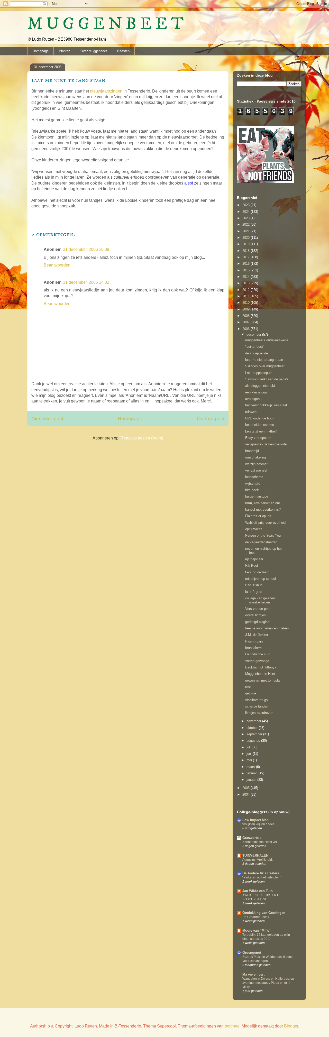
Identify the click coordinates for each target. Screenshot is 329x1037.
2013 (246, 283)
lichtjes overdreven (259, 713)
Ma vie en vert (253, 974)
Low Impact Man (255, 820)
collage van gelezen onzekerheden (260, 600)
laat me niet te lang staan (264, 360)
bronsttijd (252, 451)
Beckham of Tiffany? (260, 667)
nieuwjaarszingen (106, 91)
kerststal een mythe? (261, 431)
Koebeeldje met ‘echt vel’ (260, 842)
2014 (246, 277)
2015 (246, 270)
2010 (246, 303)
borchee (232, 1026)
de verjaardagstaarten (261, 542)
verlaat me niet (256, 470)
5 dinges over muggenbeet (265, 366)
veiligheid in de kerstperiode (266, 444)
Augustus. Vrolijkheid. (257, 859)
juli (249, 747)
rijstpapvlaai (254, 559)
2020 (246, 238)
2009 (246, 309)
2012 (246, 290)
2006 (246, 329)
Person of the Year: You (263, 535)
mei (249, 760)
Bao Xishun (253, 585)
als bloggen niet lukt (260, 386)
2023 (246, 218)
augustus (253, 740)
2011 (246, 296)
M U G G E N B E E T (105, 24)
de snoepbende (256, 353)
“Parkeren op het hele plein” (261, 877)
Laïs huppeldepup (258, 373)
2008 (246, 316)
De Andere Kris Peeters (260, 873)
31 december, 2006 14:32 (86, 282)
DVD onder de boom (260, 418)
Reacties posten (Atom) (142, 438)
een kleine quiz (256, 392)
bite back (252, 490)
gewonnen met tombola (262, 680)
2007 (246, 322)
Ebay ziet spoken (258, 438)
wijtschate (252, 483)
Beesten (123, 51)
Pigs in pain (254, 641)
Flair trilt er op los (258, 516)
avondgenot (253, 399)
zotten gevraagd (257, 661)
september (254, 734)
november (254, 721)
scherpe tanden (256, 706)
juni (249, 754)
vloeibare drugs (256, 700)
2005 (246, 788)
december (254, 334)
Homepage (41, 51)
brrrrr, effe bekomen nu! (262, 503)
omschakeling (255, 457)
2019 (246, 244)
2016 (246, 263)
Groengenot (251, 953)
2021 (246, 231)
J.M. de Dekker (256, 635)
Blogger (291, 1026)
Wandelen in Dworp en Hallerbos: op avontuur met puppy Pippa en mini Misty (268, 983)
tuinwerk (251, 412)
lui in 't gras (253, 592)
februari (252, 773)
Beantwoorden (57, 265)
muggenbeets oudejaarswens (266, 340)
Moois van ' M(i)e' (256, 930)
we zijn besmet (256, 464)
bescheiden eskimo (259, 425)
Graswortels (251, 838)
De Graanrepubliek (255, 917)
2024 (246, 212)
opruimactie (253, 529)
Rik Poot (251, 565)
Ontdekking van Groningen (263, 913)
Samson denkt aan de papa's (266, 379)
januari (251, 780)
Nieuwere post (47, 418)
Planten (64, 51)
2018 (246, 251)
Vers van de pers (257, 609)
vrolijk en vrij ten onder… (259, 824)
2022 (246, 224)
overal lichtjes (255, 615)
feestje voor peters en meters (267, 628)
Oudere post (210, 418)
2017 (246, 257)
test (248, 687)
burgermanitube (256, 496)
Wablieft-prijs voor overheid (265, 523)
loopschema (254, 477)
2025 (246, 205)
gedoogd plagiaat (257, 622)
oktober (252, 728)
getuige (250, 693)
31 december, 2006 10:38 (86, 249)
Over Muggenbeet (93, 51)
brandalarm (253, 648)
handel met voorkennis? (263, 509)
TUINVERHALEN (255, 855)
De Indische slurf (257, 654)
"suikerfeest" (254, 346)
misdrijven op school (260, 579)
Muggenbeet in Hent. (260, 674)
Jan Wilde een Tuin (257, 891)
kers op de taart (257, 572)
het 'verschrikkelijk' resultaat (266, 405)
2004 (246, 794)
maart (251, 767)
